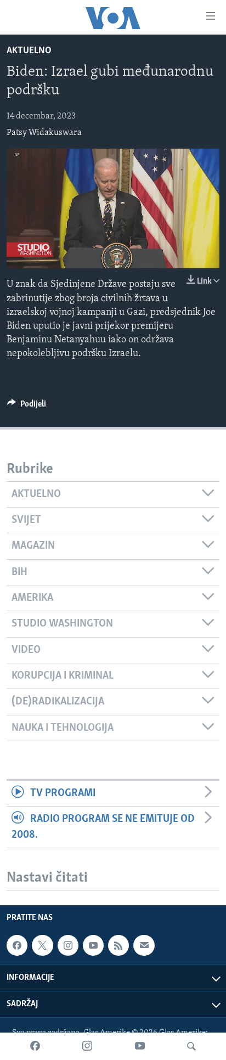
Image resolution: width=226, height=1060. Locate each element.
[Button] (26, 406)
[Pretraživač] (191, 1046)
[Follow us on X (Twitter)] (42, 945)
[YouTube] (140, 1046)
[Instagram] (87, 1046)
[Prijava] (143, 945)
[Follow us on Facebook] (17, 945)
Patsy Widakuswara (44, 132)
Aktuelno (29, 51)
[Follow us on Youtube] (93, 945)
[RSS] (118, 945)
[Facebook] (35, 1046)
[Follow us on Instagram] (68, 945)
